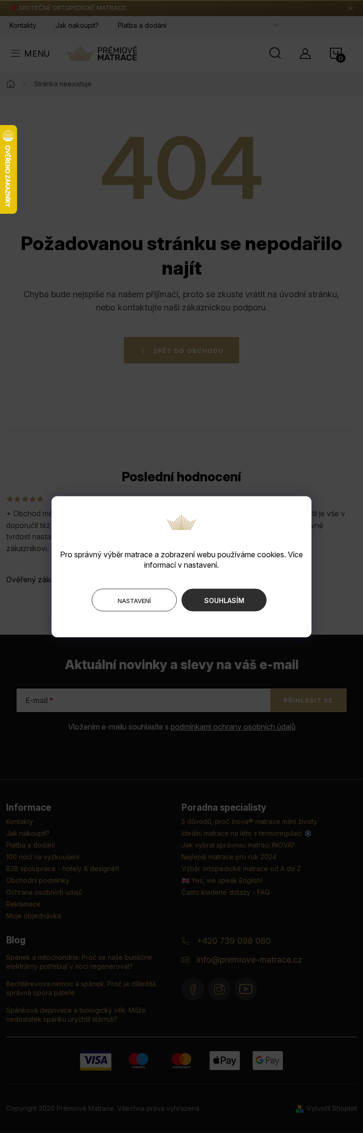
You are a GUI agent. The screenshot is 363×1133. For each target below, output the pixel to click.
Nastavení (134, 600)
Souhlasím (224, 600)
